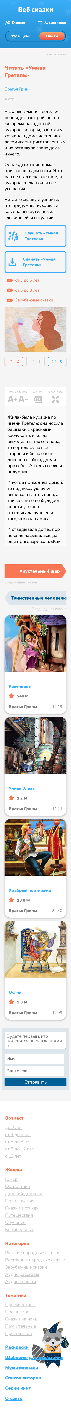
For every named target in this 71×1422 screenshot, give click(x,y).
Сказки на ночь (21, 1319)
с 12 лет (13, 1156)
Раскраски (17, 1347)
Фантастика (17, 1186)
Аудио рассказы (22, 1274)
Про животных (20, 1305)
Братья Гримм (18, 89)
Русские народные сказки (32, 1253)
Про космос (17, 1312)
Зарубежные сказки (26, 1267)
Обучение (15, 1222)
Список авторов (23, 1378)
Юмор (11, 1179)
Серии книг (18, 1388)
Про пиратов (18, 1333)
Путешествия (19, 1215)
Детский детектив (24, 1194)
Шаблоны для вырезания (34, 1357)
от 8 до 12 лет (19, 1149)
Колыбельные (19, 1230)
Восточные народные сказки (35, 1260)
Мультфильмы (21, 1368)
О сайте (13, 1398)
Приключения (19, 1201)
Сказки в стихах (21, 1208)
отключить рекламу (55, 54)
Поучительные (20, 1326)
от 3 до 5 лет (18, 1135)
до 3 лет (13, 1127)
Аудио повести (20, 1281)
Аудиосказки (55, 23)
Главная (18, 23)
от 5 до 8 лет (18, 1142)
